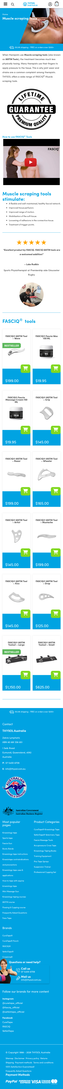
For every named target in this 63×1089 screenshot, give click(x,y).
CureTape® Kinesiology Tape (46, 829)
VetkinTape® (8, 951)
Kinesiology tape (9, 832)
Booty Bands (8, 848)
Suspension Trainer (42, 866)
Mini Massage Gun (10, 891)
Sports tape (7, 838)
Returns (43, 1058)
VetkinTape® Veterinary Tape (47, 834)
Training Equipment (42, 856)
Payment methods (23, 1062)
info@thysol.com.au (15, 768)
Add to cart (25, 368)
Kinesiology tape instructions (15, 854)
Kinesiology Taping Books (45, 850)
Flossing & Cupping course (14, 907)
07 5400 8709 (12, 762)
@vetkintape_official (13, 1011)
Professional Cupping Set (45, 872)
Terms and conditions (43, 1062)
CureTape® (7, 935)
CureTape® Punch (10, 941)
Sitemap (9, 1058)
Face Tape (6, 918)
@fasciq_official (10, 1007)
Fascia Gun (7, 843)
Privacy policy (32, 1058)
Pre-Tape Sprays (41, 861)
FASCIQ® (6, 946)
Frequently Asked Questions (14, 912)
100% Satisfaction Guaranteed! (20, 1066)
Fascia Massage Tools (43, 840)
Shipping (10, 1062)
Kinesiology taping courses (14, 896)
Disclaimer (20, 1058)
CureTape (7, 1022)
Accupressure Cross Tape (45, 845)
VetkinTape (8, 1030)
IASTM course (8, 902)
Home (5, 14)
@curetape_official (12, 1003)
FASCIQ (6, 1026)
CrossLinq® (7, 957)
